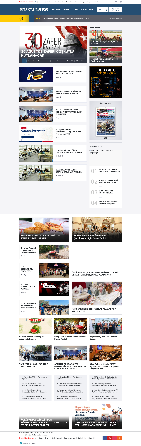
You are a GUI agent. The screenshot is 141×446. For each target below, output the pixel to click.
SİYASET (66, 9)
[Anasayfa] (35, 2)
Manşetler (41, 2)
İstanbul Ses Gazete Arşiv (77, 2)
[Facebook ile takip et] (105, 438)
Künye (88, 2)
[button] (24, 60)
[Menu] (100, 9)
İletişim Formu (97, 2)
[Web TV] (116, 2)
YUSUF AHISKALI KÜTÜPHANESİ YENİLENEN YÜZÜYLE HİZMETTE (66, 19)
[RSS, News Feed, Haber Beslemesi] (119, 438)
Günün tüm (115, 19)
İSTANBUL (75, 9)
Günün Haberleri (51, 2)
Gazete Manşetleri (63, 2)
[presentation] (26, 19)
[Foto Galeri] (121, 2)
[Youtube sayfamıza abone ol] (109, 438)
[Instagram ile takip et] (114, 438)
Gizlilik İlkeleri (82, 438)
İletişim (47, 438)
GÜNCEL (84, 9)
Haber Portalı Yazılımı (29, 443)
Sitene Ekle (91, 438)
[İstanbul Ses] (33, 9)
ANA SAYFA (56, 9)
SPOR (91, 9)
